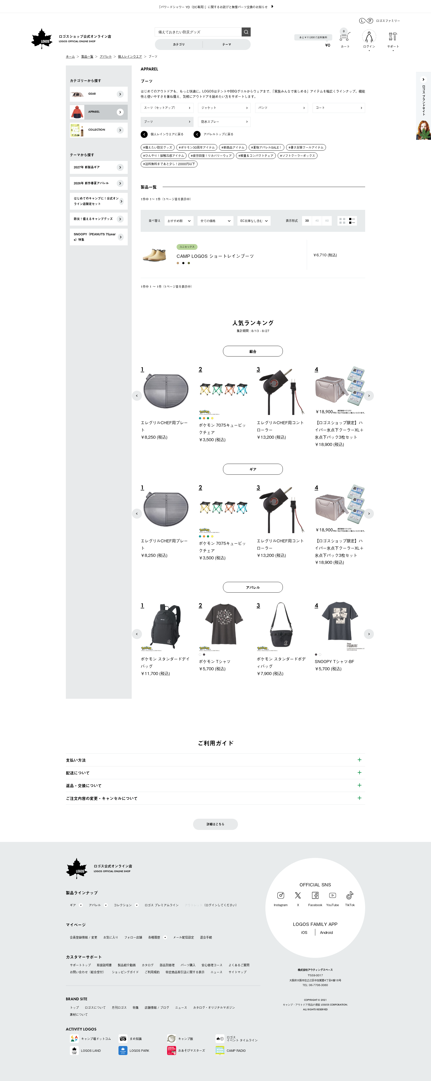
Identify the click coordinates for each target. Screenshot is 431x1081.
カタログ (148, 965)
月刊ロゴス (119, 1007)
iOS (304, 932)
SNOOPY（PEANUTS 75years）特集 (94, 237)
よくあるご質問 (238, 965)
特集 (136, 1007)
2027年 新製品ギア (87, 167)
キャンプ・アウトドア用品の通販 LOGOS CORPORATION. (315, 1005)
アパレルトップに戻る (218, 134)
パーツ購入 (188, 965)
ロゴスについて (95, 1007)
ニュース (216, 972)
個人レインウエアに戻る (167, 134)
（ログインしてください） (211, 905)
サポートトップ (80, 965)
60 (327, 220)
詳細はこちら (215, 824)
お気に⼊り (110, 937)
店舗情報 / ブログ (157, 1007)
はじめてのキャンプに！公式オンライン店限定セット (96, 201)
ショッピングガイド (125, 972)
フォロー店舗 (133, 937)
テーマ (226, 44)
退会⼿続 (206, 937)
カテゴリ (179, 44)
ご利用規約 (152, 972)
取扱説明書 (104, 965)
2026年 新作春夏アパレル (91, 183)
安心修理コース (212, 965)
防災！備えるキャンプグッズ (93, 219)
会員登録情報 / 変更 (83, 937)
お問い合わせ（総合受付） (88, 972)
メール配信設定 (183, 937)
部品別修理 (167, 965)
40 (317, 220)
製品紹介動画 (127, 965)
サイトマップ (237, 972)
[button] (137, 396)
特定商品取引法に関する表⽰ (185, 972)
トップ (74, 1007)
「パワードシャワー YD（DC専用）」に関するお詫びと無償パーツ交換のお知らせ (213, 7)
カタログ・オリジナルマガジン (214, 1007)
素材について (79, 1014)
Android (326, 932)
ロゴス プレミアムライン (162, 905)
